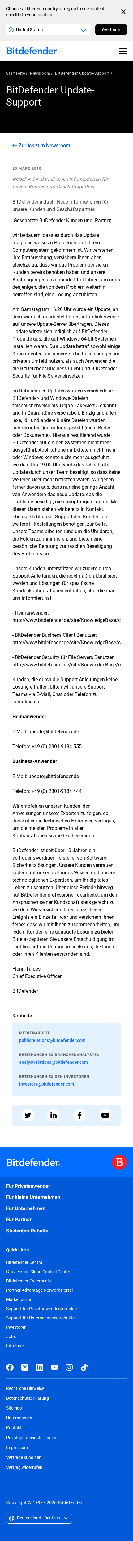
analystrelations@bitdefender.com (53, 1062)
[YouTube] (54, 1367)
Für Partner (19, 1219)
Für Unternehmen (25, 1208)
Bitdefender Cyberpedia (28, 1281)
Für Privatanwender (28, 1186)
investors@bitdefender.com (46, 1084)
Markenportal (19, 1299)
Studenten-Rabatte (27, 1231)
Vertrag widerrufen (24, 1467)
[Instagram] (69, 1367)
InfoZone (15, 1345)
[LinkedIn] (39, 1367)
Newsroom (40, 73)
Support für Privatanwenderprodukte (41, 1308)
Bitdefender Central (24, 1262)
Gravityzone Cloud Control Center (38, 1271)
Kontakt (14, 1428)
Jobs (11, 1336)
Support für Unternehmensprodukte (40, 1318)
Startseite (15, 73)
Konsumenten (27, 353)
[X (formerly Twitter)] (24, 1367)
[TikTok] (84, 1367)
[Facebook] (10, 1367)
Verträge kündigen (23, 1457)
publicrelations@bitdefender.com (52, 1040)
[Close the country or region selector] (124, 11)
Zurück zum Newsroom (44, 145)
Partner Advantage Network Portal (39, 1290)
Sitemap (14, 1408)
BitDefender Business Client (50, 368)
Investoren (16, 1327)
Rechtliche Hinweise (25, 1388)
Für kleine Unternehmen (33, 1197)
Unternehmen (19, 1418)
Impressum (17, 1447)
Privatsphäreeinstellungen (31, 1437)
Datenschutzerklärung (27, 1398)
